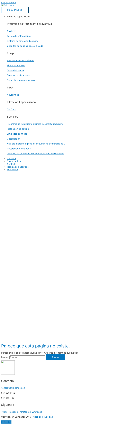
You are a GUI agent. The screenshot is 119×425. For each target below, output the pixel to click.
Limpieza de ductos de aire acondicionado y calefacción (35, 153)
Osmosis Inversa (15, 70)
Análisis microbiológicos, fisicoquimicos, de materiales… (36, 143)
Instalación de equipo (18, 128)
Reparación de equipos (19, 148)
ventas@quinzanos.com (13, 387)
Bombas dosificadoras (18, 75)
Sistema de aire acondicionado (22, 41)
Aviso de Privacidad (43, 416)
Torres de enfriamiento (19, 36)
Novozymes (13, 94)
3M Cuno (11, 109)
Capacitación (13, 138)
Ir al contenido (8, 2)
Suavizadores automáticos (20, 60)
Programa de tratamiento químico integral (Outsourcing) (35, 124)
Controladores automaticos (21, 80)
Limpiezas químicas (17, 133)
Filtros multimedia (16, 65)
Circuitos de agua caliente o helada (25, 46)
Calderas (11, 31)
